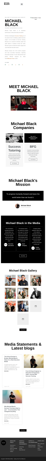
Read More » (6, 371)
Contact (39, 449)
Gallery (11, 451)
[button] (21, 4)
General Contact (32, 446)
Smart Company (24, 244)
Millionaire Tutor (10, 58)
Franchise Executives (11, 244)
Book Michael (22, 449)
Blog (39, 448)
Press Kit (12, 449)
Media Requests (32, 445)
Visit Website (14, 163)
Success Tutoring (19, 35)
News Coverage (13, 448)
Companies (40, 446)
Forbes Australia (38, 248)
